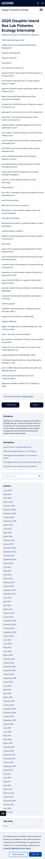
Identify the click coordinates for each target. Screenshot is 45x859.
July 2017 (7, 774)
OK (34, 854)
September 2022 (9, 559)
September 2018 (9, 720)
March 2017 (7, 789)
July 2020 (7, 640)
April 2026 (7, 498)
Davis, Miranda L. (33, 35)
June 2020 (7, 644)
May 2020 (7, 647)
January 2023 (8, 544)
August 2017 (8, 770)
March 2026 (8, 502)
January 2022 (8, 586)
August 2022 (8, 563)
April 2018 (7, 739)
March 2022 (8, 579)
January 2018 (8, 751)
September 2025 (9, 521)
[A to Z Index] (42, 3)
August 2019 (8, 682)
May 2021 (7, 601)
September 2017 (9, 766)
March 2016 (7, 812)
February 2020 (9, 659)
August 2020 (8, 636)
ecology (5, 826)
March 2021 (7, 609)
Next (36, 405)
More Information (18, 854)
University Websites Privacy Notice (17, 848)
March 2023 (8, 536)
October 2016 (8, 804)
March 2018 (7, 743)
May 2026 (7, 494)
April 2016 (7, 808)
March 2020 (8, 655)
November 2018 (9, 713)
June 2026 (7, 490)
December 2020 (9, 621)
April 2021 (7, 605)
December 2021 (9, 590)
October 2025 (8, 517)
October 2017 (8, 762)
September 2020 (9, 632)
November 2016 (9, 801)
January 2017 (8, 797)
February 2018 (8, 747)
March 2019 (7, 697)
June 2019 (7, 686)
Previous (10, 405)
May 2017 (7, 782)
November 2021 (9, 594)
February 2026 (9, 506)
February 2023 (9, 540)
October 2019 (8, 674)
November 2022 (9, 552)
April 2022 (7, 575)
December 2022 (9, 548)
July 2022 (7, 567)
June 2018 (7, 732)
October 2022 (8, 556)
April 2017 (7, 785)
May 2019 (7, 690)
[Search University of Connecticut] (38, 3)
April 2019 (7, 693)
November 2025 (9, 513)
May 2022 (7, 571)
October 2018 (8, 716)
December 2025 (9, 510)
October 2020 (8, 628)
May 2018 (7, 736)
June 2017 (7, 778)
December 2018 (9, 709)
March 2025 (8, 525)
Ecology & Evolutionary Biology (15, 10)
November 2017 (9, 759)
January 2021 (8, 617)
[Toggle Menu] (41, 10)
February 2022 (9, 582)
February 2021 (8, 613)
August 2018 (8, 724)
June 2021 (7, 598)
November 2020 (9, 624)
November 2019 (9, 670)
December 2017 (9, 755)
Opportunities (27, 396)
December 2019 (9, 667)
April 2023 (7, 533)
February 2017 (8, 793)
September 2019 (9, 678)
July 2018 (7, 728)
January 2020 (8, 663)
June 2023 (7, 529)
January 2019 (8, 705)
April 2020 (7, 651)
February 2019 (8, 701)
